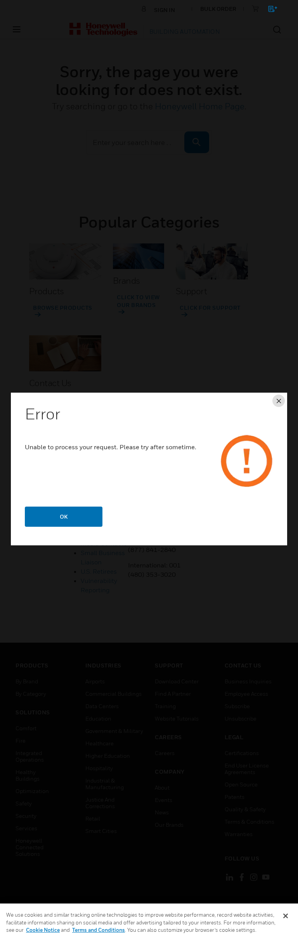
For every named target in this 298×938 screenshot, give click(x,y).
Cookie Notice (43, 930)
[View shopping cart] (269, 10)
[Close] (285, 915)
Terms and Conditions (98, 930)
